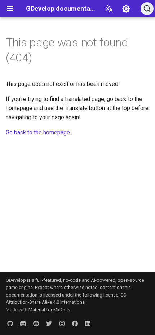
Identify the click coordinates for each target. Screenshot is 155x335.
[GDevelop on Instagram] (62, 323)
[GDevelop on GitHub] (10, 323)
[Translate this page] (109, 8)
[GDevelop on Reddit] (36, 323)
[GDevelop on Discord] (23, 323)
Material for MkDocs (49, 309)
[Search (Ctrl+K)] (147, 8)
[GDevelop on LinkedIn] (88, 323)
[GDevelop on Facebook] (75, 323)
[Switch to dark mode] (126, 8)
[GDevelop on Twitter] (49, 323)
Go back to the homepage (38, 132)
